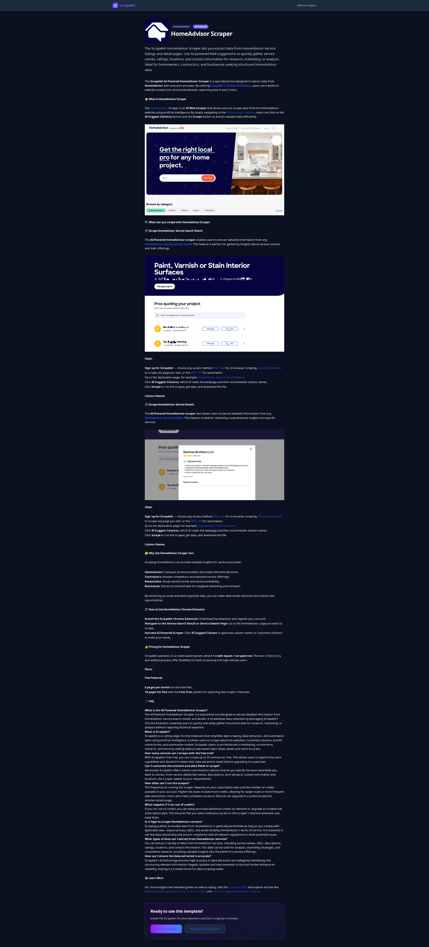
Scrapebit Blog (237, 887)
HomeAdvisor (159, 108)
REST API (196, 372)
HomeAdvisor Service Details (216, 526)
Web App (219, 368)
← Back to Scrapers (305, 5)
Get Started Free (166, 929)
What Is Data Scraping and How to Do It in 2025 (175, 891)
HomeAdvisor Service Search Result (221, 377)
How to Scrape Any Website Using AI (235, 891)
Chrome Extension (270, 368)
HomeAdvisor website (241, 112)
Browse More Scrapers (204, 929)
